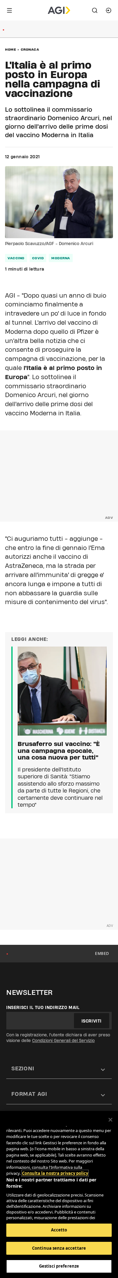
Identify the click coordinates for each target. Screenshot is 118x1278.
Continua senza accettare (59, 1248)
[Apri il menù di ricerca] (95, 10)
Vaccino (16, 258)
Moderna (60, 258)
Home (10, 49)
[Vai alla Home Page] (59, 10)
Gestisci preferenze (59, 1266)
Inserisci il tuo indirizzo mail (43, 1007)
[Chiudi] (110, 1120)
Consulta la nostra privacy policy (55, 1173)
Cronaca (30, 49)
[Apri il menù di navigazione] (9, 10)
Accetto (59, 1230)
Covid (38, 258)
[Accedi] (108, 10)
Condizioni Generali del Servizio (63, 1040)
